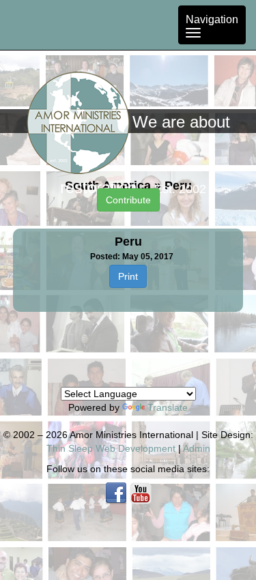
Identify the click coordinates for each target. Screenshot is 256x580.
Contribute (128, 199)
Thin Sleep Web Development (110, 448)
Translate (167, 407)
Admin (196, 448)
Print (128, 276)
